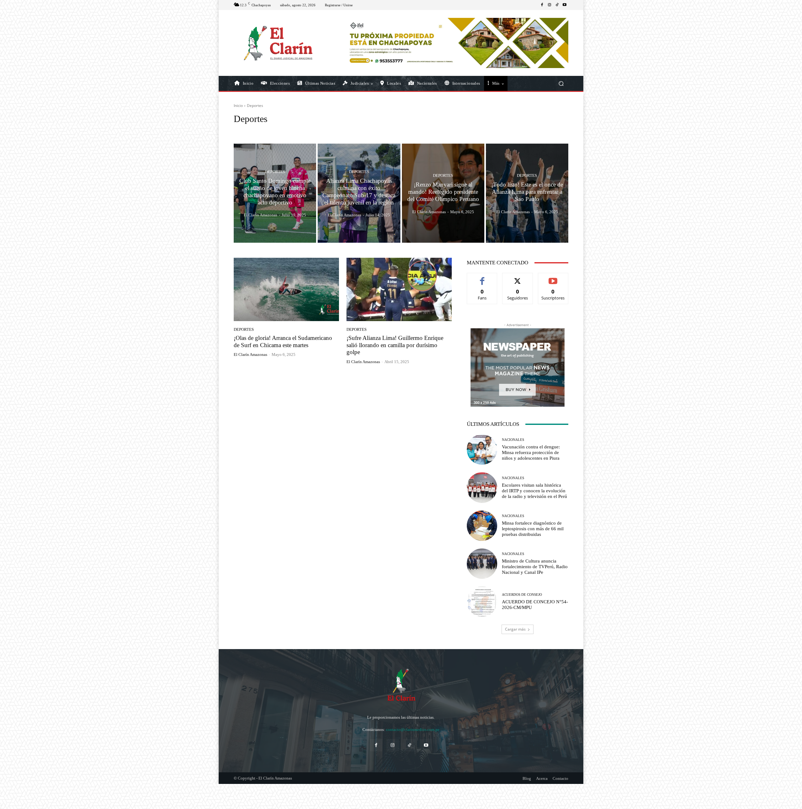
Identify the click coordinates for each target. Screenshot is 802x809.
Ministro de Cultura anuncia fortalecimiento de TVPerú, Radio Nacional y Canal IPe (535, 566)
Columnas (302, 130)
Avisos (282, 130)
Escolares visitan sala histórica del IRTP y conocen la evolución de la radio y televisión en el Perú (534, 491)
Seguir (518, 277)
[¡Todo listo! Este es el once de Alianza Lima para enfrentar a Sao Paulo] (527, 193)
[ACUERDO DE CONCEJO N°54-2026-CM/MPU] (482, 601)
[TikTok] (557, 5)
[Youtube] (564, 5)
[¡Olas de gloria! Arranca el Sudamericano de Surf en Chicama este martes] (286, 289)
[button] (561, 83)
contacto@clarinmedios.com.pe (413, 729)
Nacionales (513, 440)
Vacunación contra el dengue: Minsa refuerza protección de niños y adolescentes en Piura (531, 452)
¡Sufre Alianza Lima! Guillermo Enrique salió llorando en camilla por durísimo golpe (394, 345)
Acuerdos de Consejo (253, 130)
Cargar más (515, 629)
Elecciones (345, 130)
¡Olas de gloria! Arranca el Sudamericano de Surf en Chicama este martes (283, 341)
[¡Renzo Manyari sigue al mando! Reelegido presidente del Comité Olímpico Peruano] (443, 193)
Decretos (324, 130)
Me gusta (482, 277)
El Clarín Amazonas (250, 354)
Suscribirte (553, 277)
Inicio (238, 105)
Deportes (275, 172)
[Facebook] (542, 5)
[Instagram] (549, 5)
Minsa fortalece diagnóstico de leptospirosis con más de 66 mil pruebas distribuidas (533, 529)
